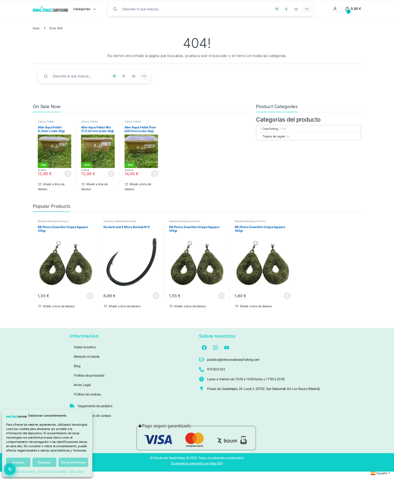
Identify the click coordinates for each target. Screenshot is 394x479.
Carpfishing (270, 128)
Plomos (64, 221)
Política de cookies (23, 471)
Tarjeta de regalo (273, 136)
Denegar (44, 462)
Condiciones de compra (94, 416)
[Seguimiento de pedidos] (72, 406)
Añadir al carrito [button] (66, 173)
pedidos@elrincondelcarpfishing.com (233, 360)
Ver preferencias (73, 462)
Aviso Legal (76, 471)
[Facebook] (204, 348)
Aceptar (18, 462)
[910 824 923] (201, 369)
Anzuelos (108, 221)
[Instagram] (215, 348)
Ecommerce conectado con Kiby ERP (197, 463)
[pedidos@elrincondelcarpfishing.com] (201, 359)
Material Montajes (48, 221)
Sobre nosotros (85, 347)
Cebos (42, 121)
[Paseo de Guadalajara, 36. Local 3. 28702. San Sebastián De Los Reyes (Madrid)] (201, 388)
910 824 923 (216, 369)
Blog (77, 366)
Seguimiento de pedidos (95, 406)
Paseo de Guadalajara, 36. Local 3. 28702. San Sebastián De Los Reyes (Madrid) (263, 389)
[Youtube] (227, 348)
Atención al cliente (87, 357)
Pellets (51, 121)
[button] (54, 187)
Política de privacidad (52, 471)
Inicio (36, 28)
